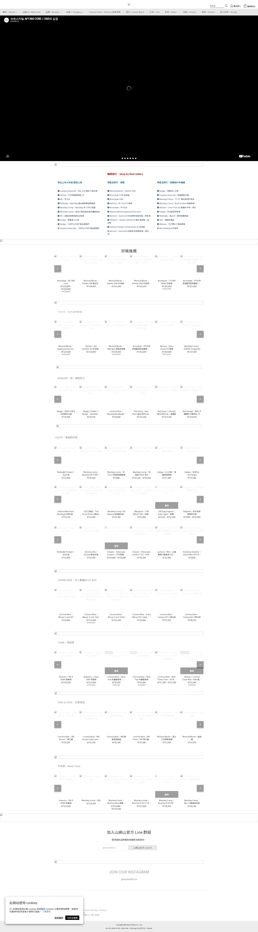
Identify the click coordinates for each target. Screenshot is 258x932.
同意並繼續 (72, 917)
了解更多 (46, 911)
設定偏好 (59, 917)
